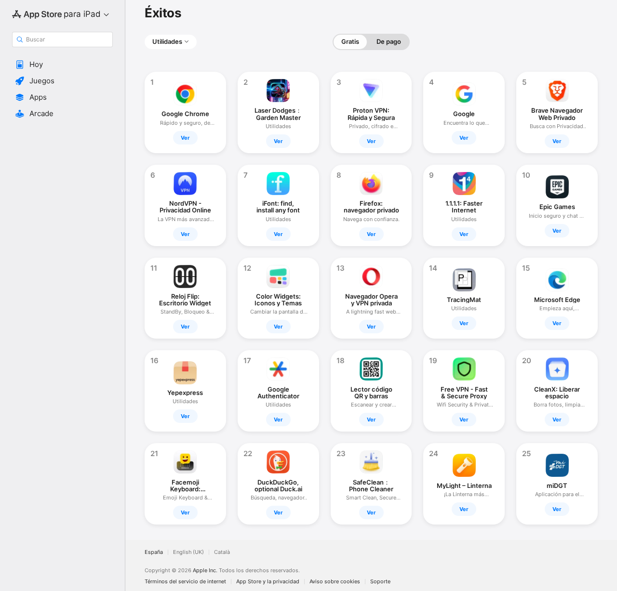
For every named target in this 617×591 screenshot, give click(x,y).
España (154, 552)
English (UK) (188, 552)
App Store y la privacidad (267, 581)
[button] (62, 64)
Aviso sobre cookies (334, 581)
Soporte (380, 581)
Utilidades (167, 41)
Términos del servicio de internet (185, 581)
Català (222, 552)
